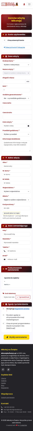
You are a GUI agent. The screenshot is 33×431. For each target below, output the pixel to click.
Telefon (5, 247)
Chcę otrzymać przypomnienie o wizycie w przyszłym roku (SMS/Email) (18, 325)
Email (5, 256)
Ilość (4, 86)
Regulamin (5, 388)
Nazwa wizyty (8, 69)
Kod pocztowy (8, 204)
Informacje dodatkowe (11, 139)
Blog (2, 385)
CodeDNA (23, 425)
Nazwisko (6, 239)
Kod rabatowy (10, 293)
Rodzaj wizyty (8, 61)
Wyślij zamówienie (18, 337)
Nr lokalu (6, 179)
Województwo (8, 188)
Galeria (3, 381)
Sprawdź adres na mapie (12, 213)
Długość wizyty (8, 78)
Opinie (3, 383)
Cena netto (7, 103)
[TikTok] (8, 369)
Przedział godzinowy (10, 130)
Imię (4, 230)
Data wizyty (7, 122)
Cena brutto (7, 112)
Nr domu (6, 171)
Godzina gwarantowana (12, 95)
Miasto (5, 196)
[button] (24, 4)
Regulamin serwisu (22, 309)
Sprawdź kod (24, 297)
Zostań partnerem (7, 398)
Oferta (3, 378)
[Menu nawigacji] (29, 4)
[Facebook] (3, 369)
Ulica (4, 162)
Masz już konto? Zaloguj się (15, 47)
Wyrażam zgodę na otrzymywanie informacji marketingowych (15, 317)
